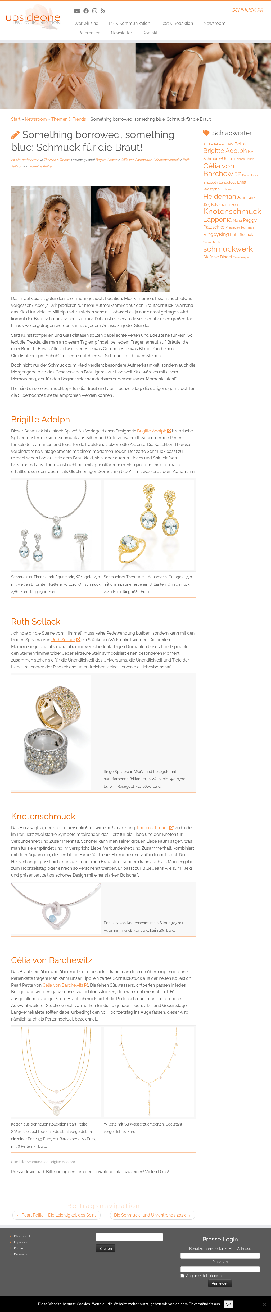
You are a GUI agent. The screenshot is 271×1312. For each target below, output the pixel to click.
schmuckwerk (228, 248)
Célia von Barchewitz (136, 160)
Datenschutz (22, 1254)
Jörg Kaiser (212, 205)
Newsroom (214, 23)
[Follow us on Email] (78, 11)
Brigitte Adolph (107, 160)
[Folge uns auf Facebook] (87, 11)
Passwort (220, 1262)
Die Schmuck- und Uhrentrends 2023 (152, 1215)
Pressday (232, 227)
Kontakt (150, 32)
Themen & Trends (68, 119)
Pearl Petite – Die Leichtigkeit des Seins (56, 1215)
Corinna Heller (244, 159)
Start (15, 119)
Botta (240, 144)
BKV (230, 144)
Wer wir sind (86, 23)
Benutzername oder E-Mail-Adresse (220, 1248)
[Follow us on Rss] (105, 11)
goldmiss (228, 189)
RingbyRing (216, 234)
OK (228, 1304)
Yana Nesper (241, 257)
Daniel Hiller (250, 175)
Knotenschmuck (167, 160)
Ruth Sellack (63, 639)
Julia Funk (246, 197)
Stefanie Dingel (217, 256)
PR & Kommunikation (129, 23)
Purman (247, 227)
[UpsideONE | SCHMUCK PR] (32, 17)
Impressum (21, 1242)
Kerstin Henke (231, 204)
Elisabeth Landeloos (219, 182)
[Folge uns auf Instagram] (96, 11)
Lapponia (217, 219)
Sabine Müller (212, 242)
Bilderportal (22, 1236)
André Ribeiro (214, 144)
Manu (237, 220)
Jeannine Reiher (40, 166)
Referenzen (89, 32)
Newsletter (121, 32)
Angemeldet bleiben (204, 1276)
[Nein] (264, 1304)
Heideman (219, 196)
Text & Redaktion (177, 23)
